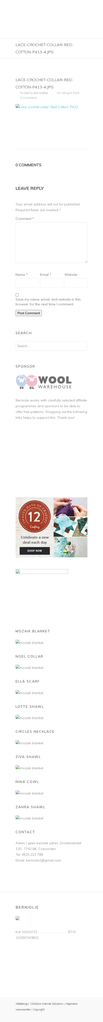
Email (45, 274)
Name (22, 274)
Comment (25, 218)
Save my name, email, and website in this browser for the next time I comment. (48, 301)
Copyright (39, 1009)
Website (70, 274)
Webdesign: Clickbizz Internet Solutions (39, 1003)
